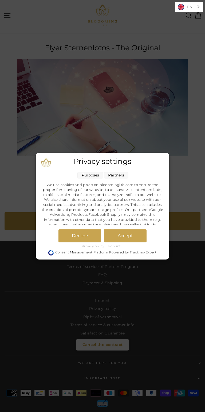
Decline (80, 235)
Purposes (90, 175)
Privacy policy (93, 246)
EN (189, 7)
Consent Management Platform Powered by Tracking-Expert (105, 253)
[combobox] (189, 7)
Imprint (114, 246)
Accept (125, 235)
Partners (116, 175)
